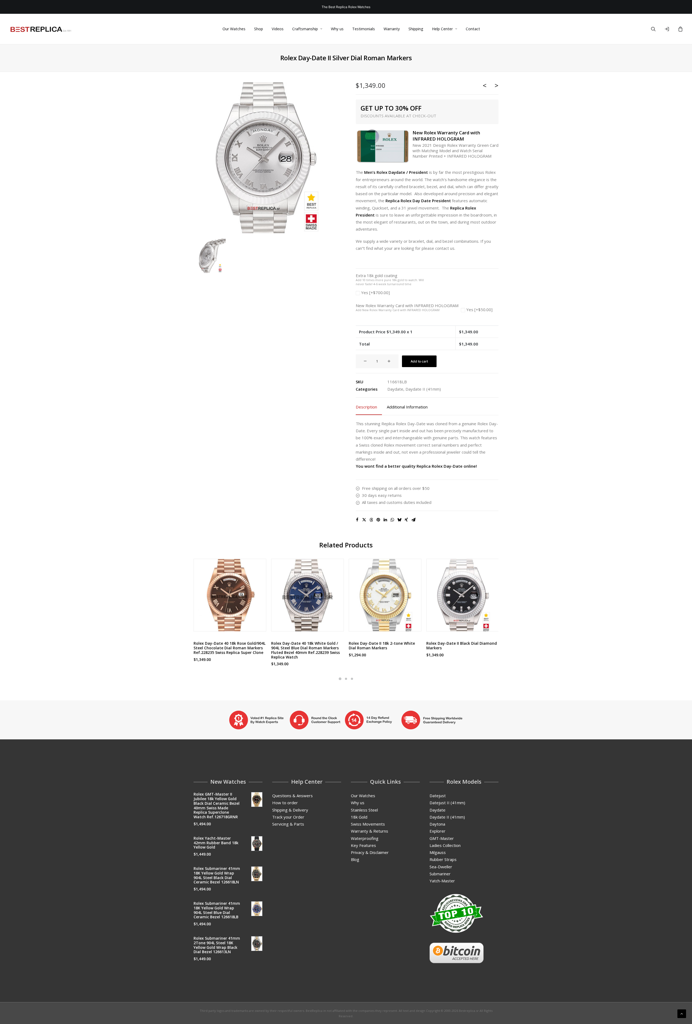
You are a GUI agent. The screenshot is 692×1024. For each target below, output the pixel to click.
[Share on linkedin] (385, 520)
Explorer (437, 831)
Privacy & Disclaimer (370, 852)
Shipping (415, 28)
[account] (669, 29)
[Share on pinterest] (378, 520)
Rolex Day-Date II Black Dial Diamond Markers (461, 645)
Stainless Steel (364, 810)
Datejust (438, 795)
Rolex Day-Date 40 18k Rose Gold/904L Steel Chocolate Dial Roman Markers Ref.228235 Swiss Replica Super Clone (229, 648)
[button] (657, 29)
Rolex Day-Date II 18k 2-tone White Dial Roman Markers (382, 645)
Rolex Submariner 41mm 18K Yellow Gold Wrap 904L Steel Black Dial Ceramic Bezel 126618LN (217, 875)
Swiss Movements (368, 824)
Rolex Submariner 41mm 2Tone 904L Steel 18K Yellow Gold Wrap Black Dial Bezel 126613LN (217, 945)
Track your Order (288, 817)
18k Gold (359, 817)
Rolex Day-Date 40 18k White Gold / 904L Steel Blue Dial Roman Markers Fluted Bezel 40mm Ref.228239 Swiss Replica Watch (305, 650)
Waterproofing (364, 838)
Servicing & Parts (288, 824)
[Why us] (346, 720)
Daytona (437, 824)
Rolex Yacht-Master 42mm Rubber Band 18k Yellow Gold (216, 843)
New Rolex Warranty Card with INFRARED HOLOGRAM (407, 308)
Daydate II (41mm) (423, 389)
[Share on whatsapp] (392, 520)
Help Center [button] (442, 28)
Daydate (395, 389)
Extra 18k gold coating (390, 280)
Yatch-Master (442, 880)
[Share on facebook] (357, 520)
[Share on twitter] (364, 520)
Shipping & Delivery (290, 810)
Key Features (363, 845)
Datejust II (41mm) (447, 802)
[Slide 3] (352, 678)
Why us (337, 28)
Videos (278, 28)
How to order (285, 802)
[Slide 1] (340, 678)
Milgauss (438, 852)
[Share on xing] (406, 520)
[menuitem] (234, 29)
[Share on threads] (371, 520)
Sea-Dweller (441, 866)
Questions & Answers (292, 795)
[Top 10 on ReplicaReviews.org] (457, 913)
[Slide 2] (346, 678)
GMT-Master (442, 838)
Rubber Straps (443, 859)
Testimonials (363, 28)
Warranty (392, 28)
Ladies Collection (445, 845)
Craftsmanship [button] (305, 28)
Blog (355, 859)
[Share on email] (413, 520)
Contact (473, 28)
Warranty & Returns (369, 831)
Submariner (440, 873)
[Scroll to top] (681, 1013)
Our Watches (233, 28)
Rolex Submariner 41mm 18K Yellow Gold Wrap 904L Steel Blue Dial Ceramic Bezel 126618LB (217, 910)
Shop (258, 28)
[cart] (679, 29)
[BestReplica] (41, 29)
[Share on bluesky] (399, 520)
